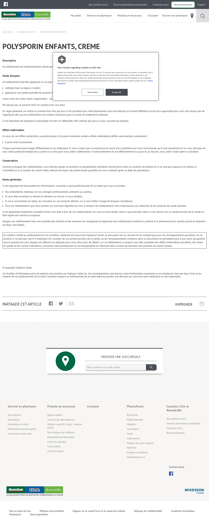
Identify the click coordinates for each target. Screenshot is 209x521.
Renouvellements (183, 4)
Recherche (132, 415)
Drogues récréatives (137, 452)
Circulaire (93, 406)
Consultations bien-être (20, 433)
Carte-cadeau (54, 446)
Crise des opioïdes (56, 441)
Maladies (131, 424)
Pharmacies (15, 514)
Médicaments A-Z (136, 457)
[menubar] (5, 4)
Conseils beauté (55, 451)
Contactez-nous (161, 4)
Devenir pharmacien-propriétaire (130, 4)
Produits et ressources (61, 406)
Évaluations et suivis (18, 424)
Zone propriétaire (39, 514)
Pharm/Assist (26, 32)
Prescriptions (14, 415)
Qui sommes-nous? (98, 4)
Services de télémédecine (60, 419)
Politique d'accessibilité (52, 511)
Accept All (116, 92)
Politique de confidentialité (148, 511)
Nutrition (131, 447)
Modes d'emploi (135, 419)
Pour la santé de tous (20, 511)
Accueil (7, 32)
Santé (130, 433)
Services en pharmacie (22, 406)
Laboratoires (133, 438)
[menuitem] (6, 4)
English (201, 4)
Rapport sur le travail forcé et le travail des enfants (99, 511)
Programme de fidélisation (60, 437)
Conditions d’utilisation (182, 511)
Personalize (93, 92)
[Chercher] (151, 367)
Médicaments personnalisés (22, 429)
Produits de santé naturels (140, 443)
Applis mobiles (55, 415)
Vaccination (14, 419)
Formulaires (133, 429)
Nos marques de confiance (61, 432)
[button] (50, 304)
